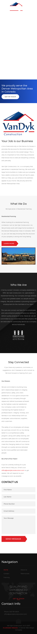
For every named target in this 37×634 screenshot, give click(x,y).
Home (6, 570)
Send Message (13, 539)
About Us (24, 570)
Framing (7, 577)
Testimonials (25, 573)
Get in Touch (10, 97)
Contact (6, 573)
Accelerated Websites (10, 628)
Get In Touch (18, 599)
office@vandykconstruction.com (13, 470)
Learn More (9, 243)
